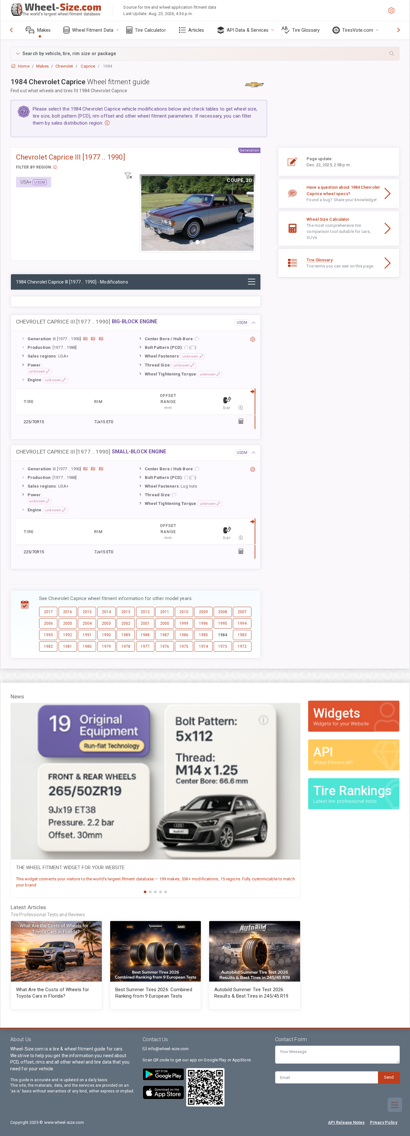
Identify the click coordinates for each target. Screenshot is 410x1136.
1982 (48, 646)
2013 (125, 612)
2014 (106, 612)
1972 (242, 646)
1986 (183, 635)
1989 (125, 635)
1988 (145, 635)
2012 (145, 612)
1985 (203, 635)
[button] (205, 54)
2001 (145, 623)
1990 (106, 635)
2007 (242, 612)
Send (389, 1077)
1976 (164, 646)
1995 (222, 623)
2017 (48, 612)
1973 (222, 646)
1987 (164, 635)
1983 (242, 635)
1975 (183, 646)
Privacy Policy (383, 1122)
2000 (164, 623)
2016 (67, 612)
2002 (125, 623)
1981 (67, 646)
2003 (106, 623)
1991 (87, 635)
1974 (203, 646)
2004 (87, 623)
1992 (67, 635)
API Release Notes (346, 1122)
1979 (106, 646)
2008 (222, 612)
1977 (145, 646)
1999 (183, 623)
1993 (48, 635)
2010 (183, 612)
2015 (87, 612)
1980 (87, 646)
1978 (125, 646)
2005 (67, 623)
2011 (164, 612)
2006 (48, 623)
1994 (242, 623)
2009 (203, 612)
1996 (203, 623)
